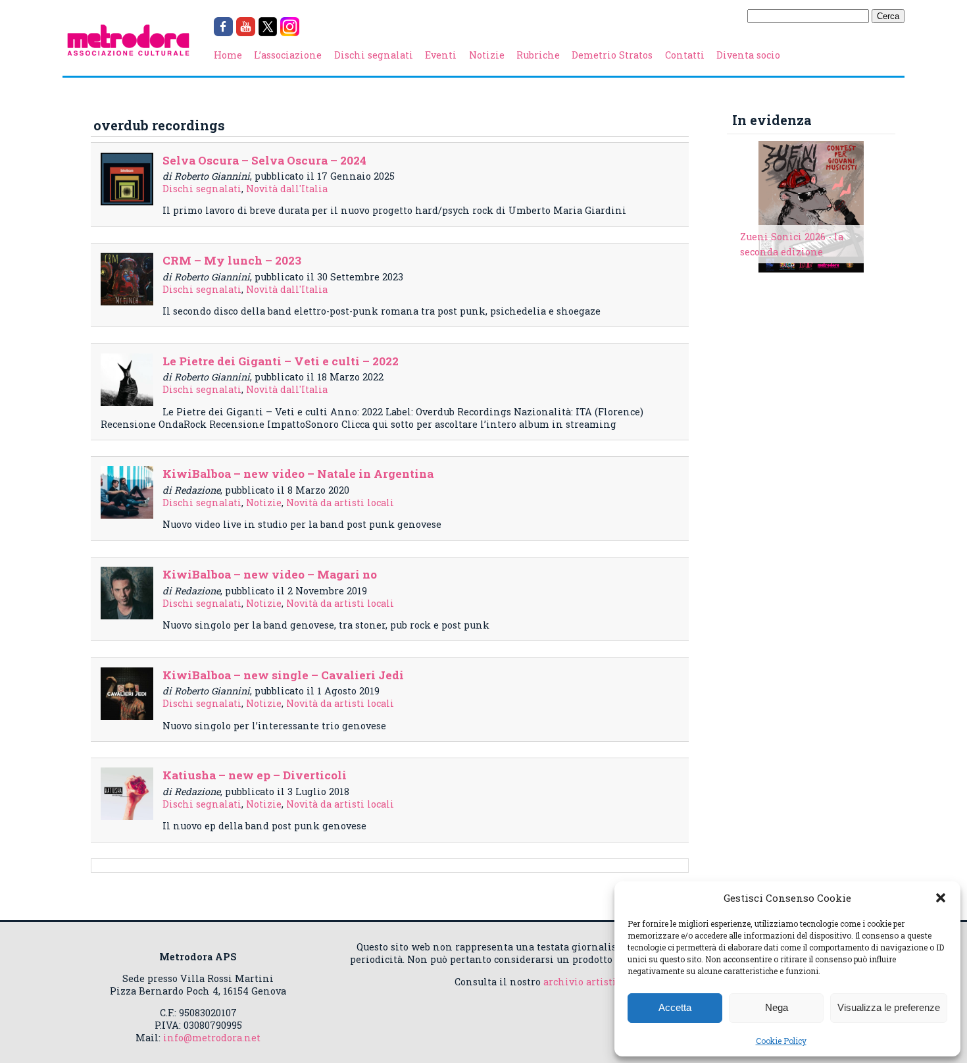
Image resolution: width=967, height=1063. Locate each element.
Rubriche (538, 55)
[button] (940, 897)
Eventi (441, 55)
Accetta (674, 1007)
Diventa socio (748, 55)
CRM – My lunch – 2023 (231, 260)
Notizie (487, 55)
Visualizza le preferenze (888, 1007)
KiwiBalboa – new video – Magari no (269, 574)
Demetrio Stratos (612, 55)
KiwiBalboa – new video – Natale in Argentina (298, 473)
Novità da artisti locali (340, 502)
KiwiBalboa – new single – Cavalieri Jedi (283, 675)
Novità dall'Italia (287, 188)
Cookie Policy (781, 1040)
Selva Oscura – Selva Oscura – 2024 (264, 160)
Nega (776, 1007)
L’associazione (288, 55)
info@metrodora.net (211, 1037)
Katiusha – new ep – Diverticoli (254, 775)
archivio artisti (579, 981)
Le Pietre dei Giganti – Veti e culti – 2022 (280, 361)
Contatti (685, 55)
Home (228, 55)
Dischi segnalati (373, 55)
